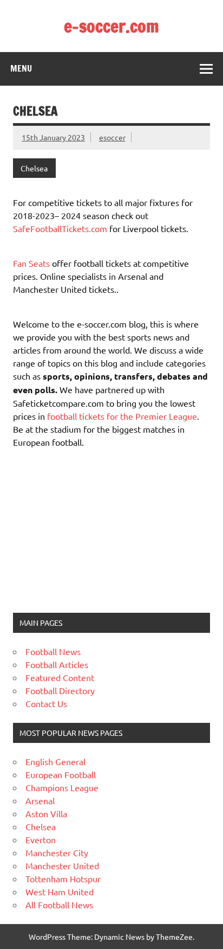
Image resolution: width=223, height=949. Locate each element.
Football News (53, 651)
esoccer (112, 137)
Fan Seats (31, 263)
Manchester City (56, 852)
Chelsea (34, 168)
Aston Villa (46, 813)
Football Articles (56, 664)
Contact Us (46, 703)
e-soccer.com (111, 26)
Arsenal (40, 800)
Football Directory (60, 690)
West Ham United (59, 891)
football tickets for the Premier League (122, 416)
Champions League (62, 787)
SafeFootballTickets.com (60, 228)
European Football (60, 774)
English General (55, 761)
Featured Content (59, 677)
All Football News (59, 904)
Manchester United (62, 865)
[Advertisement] (80, 529)
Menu (21, 68)
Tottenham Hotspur (63, 878)
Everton (40, 839)
